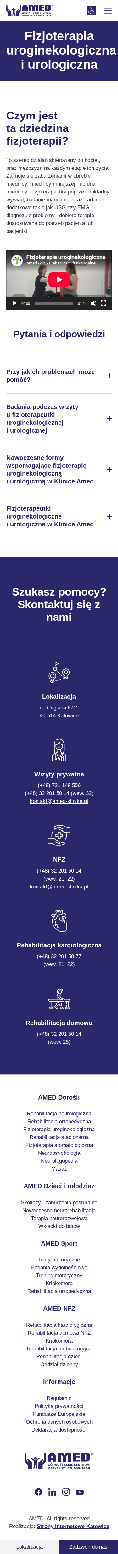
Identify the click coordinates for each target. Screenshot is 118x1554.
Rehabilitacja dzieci (59, 1357)
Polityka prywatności (59, 1406)
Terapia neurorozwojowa (59, 1218)
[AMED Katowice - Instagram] (66, 1492)
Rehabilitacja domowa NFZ (59, 1333)
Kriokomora (59, 1283)
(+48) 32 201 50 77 (59, 960)
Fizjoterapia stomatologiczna (59, 1145)
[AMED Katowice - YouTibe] (80, 1492)
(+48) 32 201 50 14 (59, 875)
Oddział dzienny (59, 1364)
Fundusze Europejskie (59, 1414)
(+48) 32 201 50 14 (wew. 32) (59, 793)
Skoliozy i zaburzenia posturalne (59, 1203)
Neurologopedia (59, 1161)
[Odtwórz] (14, 303)
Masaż (59, 1169)
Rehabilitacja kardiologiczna (59, 1325)
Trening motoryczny (59, 1275)
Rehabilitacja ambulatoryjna (59, 1349)
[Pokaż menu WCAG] (91, 10)
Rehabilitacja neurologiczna (59, 1114)
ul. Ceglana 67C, (59, 712)
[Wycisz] (93, 303)
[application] (59, 279)
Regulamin (59, 1398)
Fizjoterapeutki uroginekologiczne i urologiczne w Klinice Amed (50, 516)
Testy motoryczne (59, 1260)
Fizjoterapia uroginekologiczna (59, 1129)
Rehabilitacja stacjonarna (59, 1137)
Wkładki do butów (59, 1226)
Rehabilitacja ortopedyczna (59, 1121)
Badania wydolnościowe (59, 1268)
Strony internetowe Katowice (73, 1526)
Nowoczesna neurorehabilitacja (59, 1210)
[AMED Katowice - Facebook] (38, 1492)
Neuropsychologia (59, 1153)
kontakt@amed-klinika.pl (59, 801)
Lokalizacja (29, 1547)
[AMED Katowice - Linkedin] (52, 1492)
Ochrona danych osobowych (59, 1422)
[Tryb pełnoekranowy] (103, 303)
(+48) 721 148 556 (59, 785)
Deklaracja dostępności (59, 1430)
